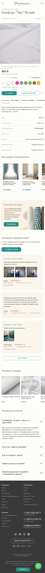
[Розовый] (17, 83)
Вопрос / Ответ (29, 496)
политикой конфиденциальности (22, 565)
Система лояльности (31, 504)
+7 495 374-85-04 (32, 519)
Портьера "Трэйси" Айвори (13, 259)
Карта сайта (6, 526)
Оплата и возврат (28, 100)
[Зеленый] (30, 83)
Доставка (15, 100)
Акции (4, 488)
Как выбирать (28, 499)
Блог (25, 490)
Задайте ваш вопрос (22, 540)
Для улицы (5, 507)
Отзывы (26, 502)
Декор (4, 504)
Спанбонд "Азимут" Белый (11, 397)
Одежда (4, 502)
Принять (23, 569)
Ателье (26, 488)
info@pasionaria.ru (32, 525)
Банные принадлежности (10, 496)
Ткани (4, 499)
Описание (5, 100)
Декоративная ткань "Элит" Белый (28, 397)
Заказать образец (29, 93)
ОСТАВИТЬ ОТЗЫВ (11, 249)
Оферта (4, 523)
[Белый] (8, 83)
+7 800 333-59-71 (32, 513)
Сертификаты (6, 521)
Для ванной (5, 493)
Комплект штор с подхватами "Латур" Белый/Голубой (9, 183)
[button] (22, 421)
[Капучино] (34, 83)
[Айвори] (13, 83)
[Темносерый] (25, 83)
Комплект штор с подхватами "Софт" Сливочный (29, 183)
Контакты (5, 518)
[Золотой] (38, 83)
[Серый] (21, 83)
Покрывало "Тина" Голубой (13, 325)
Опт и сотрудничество (9, 515)
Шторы (4, 490)
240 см (14, 87)
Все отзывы (22, 358)
